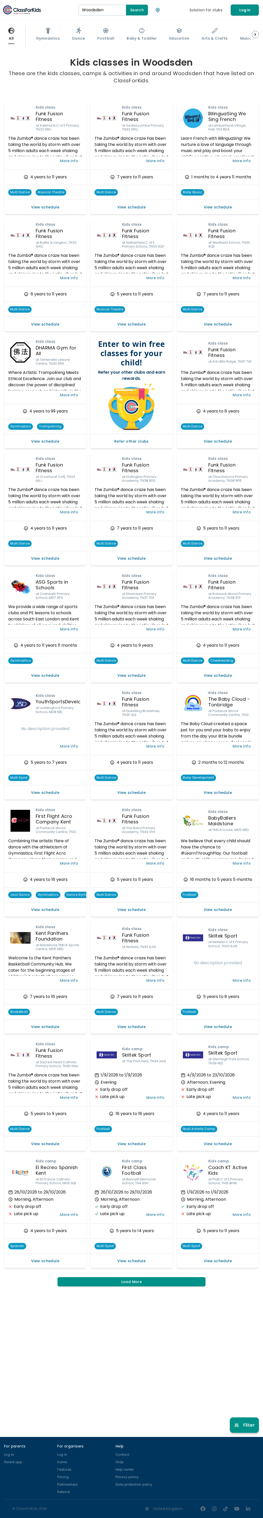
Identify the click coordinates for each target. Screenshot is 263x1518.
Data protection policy (134, 1484)
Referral (63, 1492)
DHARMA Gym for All (56, 351)
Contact (122, 1454)
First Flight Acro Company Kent (54, 819)
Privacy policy (127, 1477)
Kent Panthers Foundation (52, 936)
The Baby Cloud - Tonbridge (229, 702)
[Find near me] (157, 10)
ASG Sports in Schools (52, 585)
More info (69, 160)
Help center (125, 1469)
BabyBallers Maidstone (222, 821)
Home (62, 1462)
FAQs (120, 1462)
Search (137, 10)
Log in (244, 10)
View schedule (45, 207)
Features (64, 1469)
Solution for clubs (206, 10)
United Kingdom (168, 1508)
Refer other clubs (131, 441)
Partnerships (67, 1484)
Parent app (13, 1462)
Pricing (63, 1477)
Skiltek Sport (223, 936)
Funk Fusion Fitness (49, 116)
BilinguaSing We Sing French (227, 116)
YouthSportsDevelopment (66, 701)
